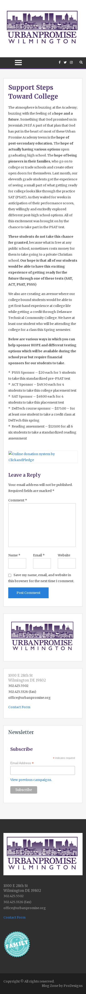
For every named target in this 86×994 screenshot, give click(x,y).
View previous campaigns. (31, 780)
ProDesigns (73, 986)
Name (14, 555)
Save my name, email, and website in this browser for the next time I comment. (41, 578)
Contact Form (19, 707)
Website (64, 555)
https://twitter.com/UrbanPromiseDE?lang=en (65, 62)
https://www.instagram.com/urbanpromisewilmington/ (71, 62)
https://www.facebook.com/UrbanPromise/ (60, 62)
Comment (17, 500)
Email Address (22, 763)
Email (39, 555)
